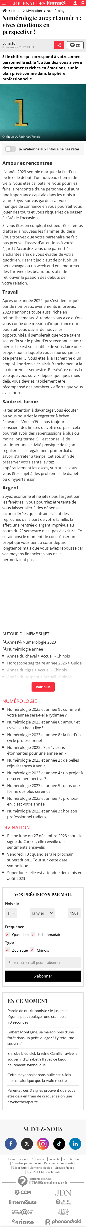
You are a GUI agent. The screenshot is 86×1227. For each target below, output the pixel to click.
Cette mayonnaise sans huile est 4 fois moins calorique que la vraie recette (39, 1078)
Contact (40, 1159)
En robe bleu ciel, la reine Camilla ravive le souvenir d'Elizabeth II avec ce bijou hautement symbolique (42, 1059)
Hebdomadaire (50, 934)
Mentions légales (40, 1167)
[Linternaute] (22, 1202)
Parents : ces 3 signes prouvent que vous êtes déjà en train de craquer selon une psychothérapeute (41, 1096)
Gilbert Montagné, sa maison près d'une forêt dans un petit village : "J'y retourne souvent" (40, 1038)
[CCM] (22, 1193)
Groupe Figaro (64, 1167)
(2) (78, 45)
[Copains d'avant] (22, 1212)
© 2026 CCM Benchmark (43, 1172)
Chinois (43, 950)
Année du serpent (23, 677)
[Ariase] (22, 1221)
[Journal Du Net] (63, 1193)
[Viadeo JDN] (63, 1212)
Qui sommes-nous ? (19, 1159)
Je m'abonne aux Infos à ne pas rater (49, 149)
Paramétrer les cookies (59, 1163)
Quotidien (20, 934)
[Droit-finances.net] (63, 1202)
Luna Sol (9, 43)
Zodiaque (20, 950)
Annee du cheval (22, 656)
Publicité (54, 1159)
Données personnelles (26, 1163)
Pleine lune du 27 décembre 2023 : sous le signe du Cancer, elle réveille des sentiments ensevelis (44, 841)
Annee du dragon (22, 684)
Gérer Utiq (19, 1167)
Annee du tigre (20, 670)
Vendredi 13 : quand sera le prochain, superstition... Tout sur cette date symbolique (41, 860)
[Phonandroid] (63, 1222)
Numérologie (57, 10)
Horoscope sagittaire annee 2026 (37, 663)
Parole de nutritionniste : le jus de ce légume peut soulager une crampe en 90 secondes (38, 1016)
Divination (34, 10)
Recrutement (71, 1159)
